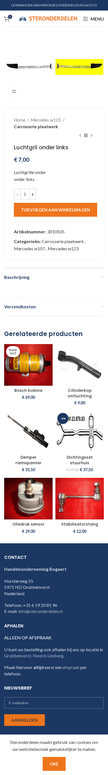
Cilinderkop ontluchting (80, 393)
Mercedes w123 (46, 119)
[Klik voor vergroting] (13, 91)
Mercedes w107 (29, 248)
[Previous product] (80, 135)
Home (20, 119)
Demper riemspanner (29, 460)
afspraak (71, 667)
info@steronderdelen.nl (40, 611)
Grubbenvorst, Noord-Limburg (33, 655)
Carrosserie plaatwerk (36, 126)
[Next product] (91, 135)
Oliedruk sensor (28, 524)
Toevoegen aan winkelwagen (55, 209)
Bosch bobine (28, 390)
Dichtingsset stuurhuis (80, 460)
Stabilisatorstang (79, 524)
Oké (54, 763)
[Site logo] (48, 18)
